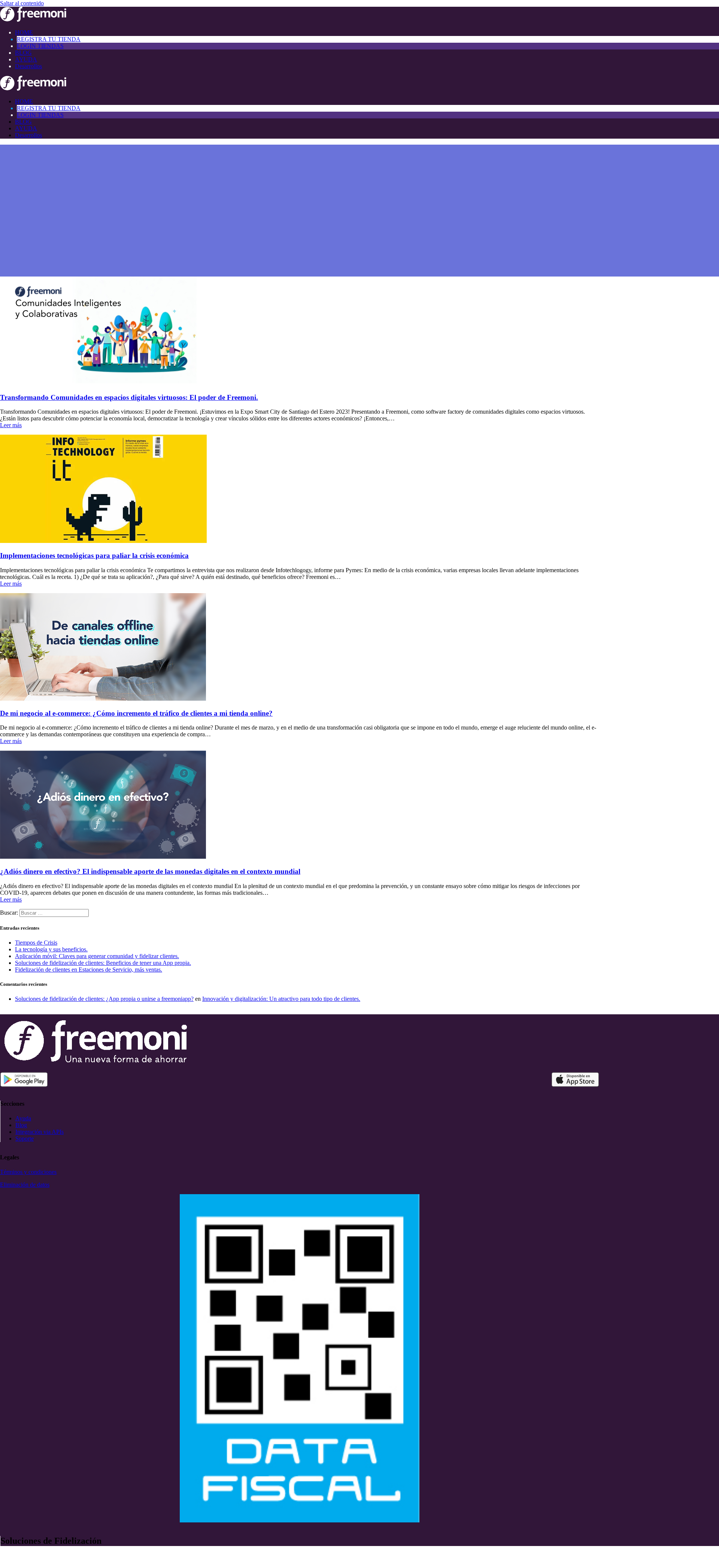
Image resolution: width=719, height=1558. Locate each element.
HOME (24, 32)
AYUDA (26, 59)
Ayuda (23, 1118)
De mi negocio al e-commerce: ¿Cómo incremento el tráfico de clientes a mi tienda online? (136, 713)
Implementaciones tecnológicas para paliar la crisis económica (94, 555)
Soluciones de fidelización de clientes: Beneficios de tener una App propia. (103, 963)
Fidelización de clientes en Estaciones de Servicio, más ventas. (88, 969)
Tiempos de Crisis (36, 942)
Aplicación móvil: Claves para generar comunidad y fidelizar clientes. (97, 956)
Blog (21, 1125)
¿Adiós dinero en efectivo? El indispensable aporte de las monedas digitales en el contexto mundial (150, 871)
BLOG (23, 52)
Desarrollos (28, 66)
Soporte (24, 1138)
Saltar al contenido (22, 3)
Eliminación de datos (24, 1184)
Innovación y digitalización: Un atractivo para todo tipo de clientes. (281, 999)
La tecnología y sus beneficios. (51, 949)
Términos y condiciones (28, 1172)
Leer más (11, 425)
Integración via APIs (39, 1132)
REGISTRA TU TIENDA (49, 39)
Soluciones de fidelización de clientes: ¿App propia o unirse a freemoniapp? (104, 999)
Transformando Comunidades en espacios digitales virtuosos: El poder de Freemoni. (129, 397)
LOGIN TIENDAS (40, 46)
